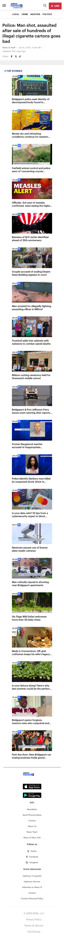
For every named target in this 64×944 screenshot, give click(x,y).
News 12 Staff (8, 48)
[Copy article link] (20, 56)
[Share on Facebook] (11, 56)
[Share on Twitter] (16, 56)
